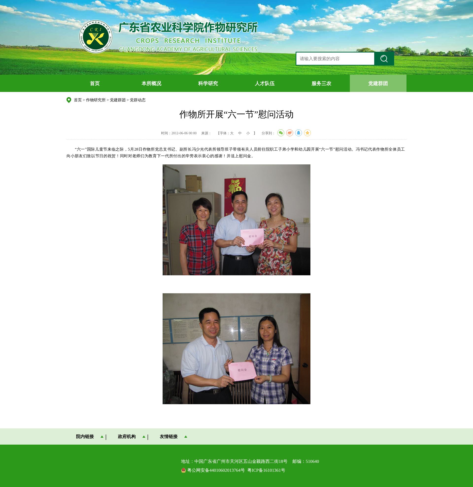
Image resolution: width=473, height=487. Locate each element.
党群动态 (138, 100)
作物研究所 (96, 100)
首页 (95, 83)
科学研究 (208, 83)
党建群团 (378, 83)
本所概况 (151, 83)
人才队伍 (265, 83)
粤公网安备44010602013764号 (216, 470)
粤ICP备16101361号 (266, 470)
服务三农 (321, 83)
